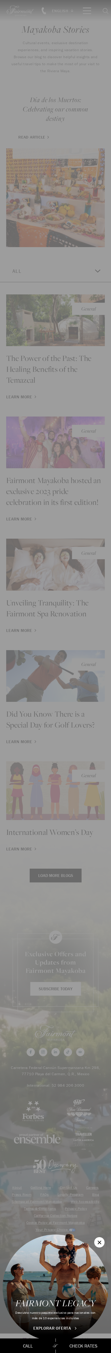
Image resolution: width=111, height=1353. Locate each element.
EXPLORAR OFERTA (53, 1328)
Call (28, 1346)
